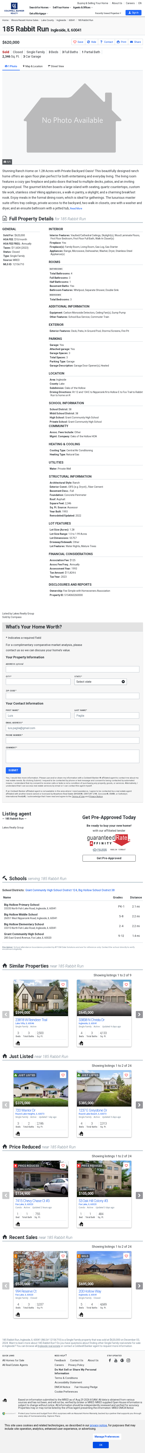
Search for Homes (39, 7)
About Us (117, 3)
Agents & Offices (82, 7)
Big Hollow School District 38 (96, 890)
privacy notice (98, 1425)
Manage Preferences (107, 1436)
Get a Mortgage (37, 13)
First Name (12, 710)
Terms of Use (78, 796)
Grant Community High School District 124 (51, 890)
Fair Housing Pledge (86, 1387)
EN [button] (139, 3)
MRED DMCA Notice (123, 1407)
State (78, 676)
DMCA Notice (62, 1387)
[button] (133, 12)
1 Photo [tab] (12, 66)
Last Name (80, 710)
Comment (11, 747)
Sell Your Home (61, 7)
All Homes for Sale (13, 1360)
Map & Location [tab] (34, 66)
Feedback (60, 1360)
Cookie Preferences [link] (66, 1391)
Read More (76, 208)
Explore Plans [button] (53, 1416)
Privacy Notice (96, 796)
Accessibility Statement (68, 1382)
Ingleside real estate (49, 1346)
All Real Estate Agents (15, 1365)
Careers (130, 3)
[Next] (139, 1014)
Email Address (14, 722)
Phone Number (14, 735)
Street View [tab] (57, 66)
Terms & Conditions (66, 1378)
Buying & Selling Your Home (92, 3)
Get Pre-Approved (109, 858)
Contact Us (76, 1360)
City (8, 676)
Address (15, 664)
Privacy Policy (76, 1365)
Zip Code (11, 690)
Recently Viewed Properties (107, 13)
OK (100, 1445)
